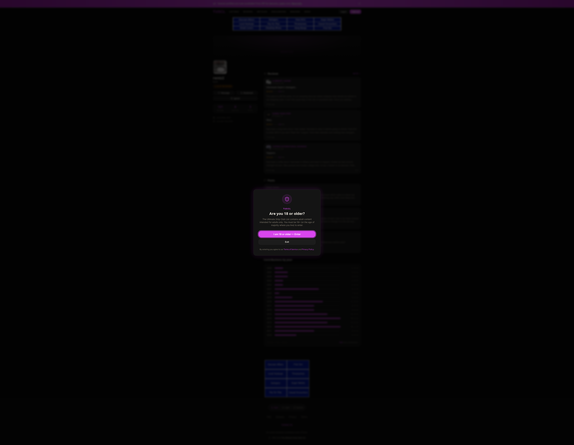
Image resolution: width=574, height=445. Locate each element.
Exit (287, 242)
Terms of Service (291, 249)
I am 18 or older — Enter (287, 234)
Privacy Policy (308, 249)
